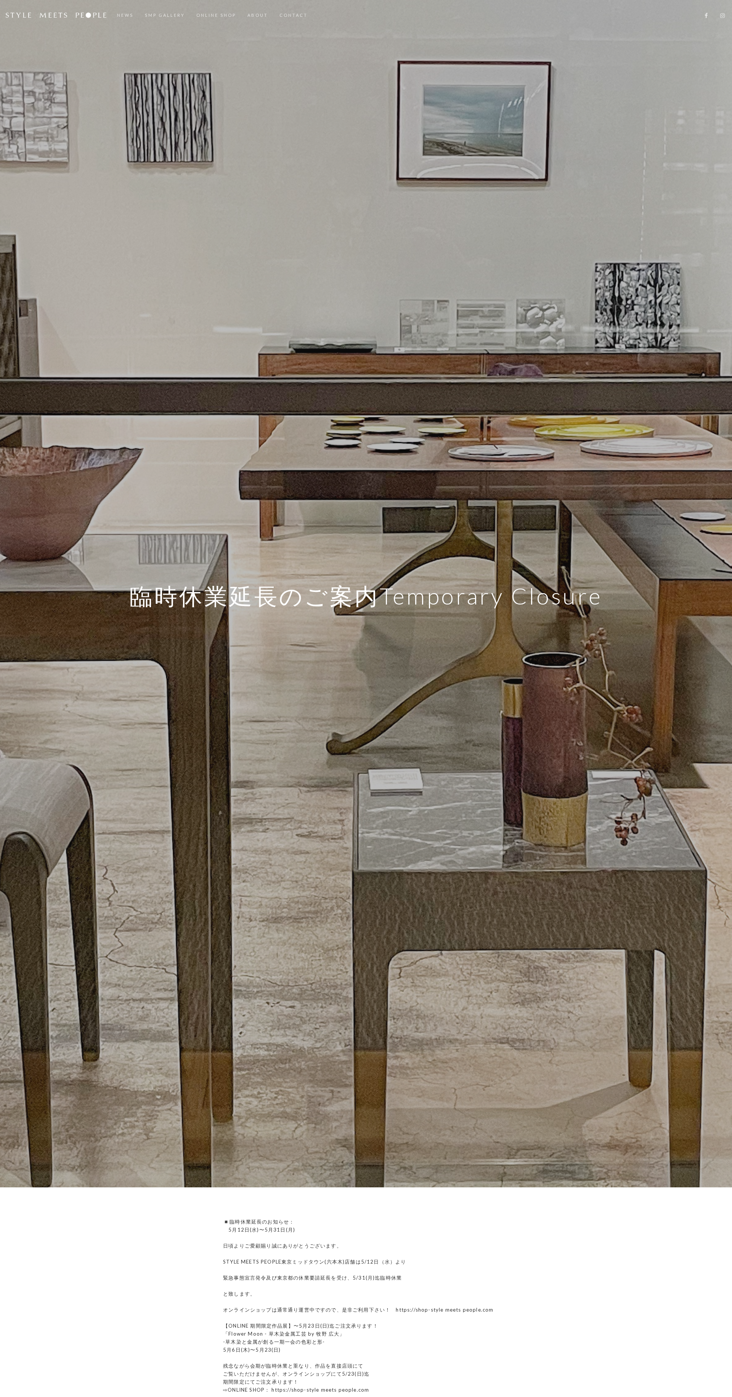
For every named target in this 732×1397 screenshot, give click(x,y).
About (257, 15)
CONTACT (293, 15)
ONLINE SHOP (216, 15)
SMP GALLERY (165, 15)
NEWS (125, 15)
